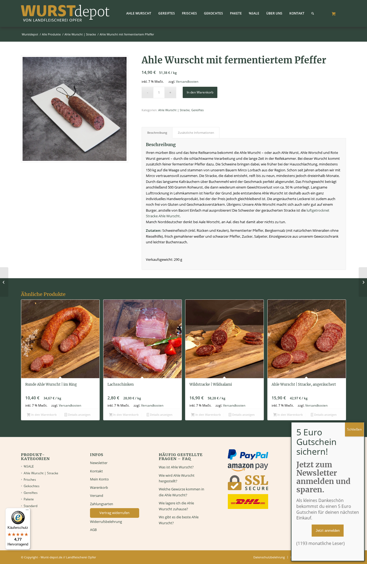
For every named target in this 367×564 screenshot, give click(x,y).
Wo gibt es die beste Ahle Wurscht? (179, 520)
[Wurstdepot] (65, 13)
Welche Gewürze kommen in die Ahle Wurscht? (181, 492)
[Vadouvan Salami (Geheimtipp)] (363, 282)
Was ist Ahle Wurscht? (176, 467)
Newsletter (98, 462)
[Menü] (27, 511)
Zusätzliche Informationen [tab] (196, 133)
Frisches (30, 479)
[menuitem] (139, 13)
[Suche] (312, 13)
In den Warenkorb (200, 92)
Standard (30, 506)
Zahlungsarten (101, 503)
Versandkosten (187, 81)
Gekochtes (31, 486)
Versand (96, 495)
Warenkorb (99, 487)
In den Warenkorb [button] (43, 415)
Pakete (29, 499)
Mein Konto (99, 479)
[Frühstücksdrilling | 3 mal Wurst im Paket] (4, 282)
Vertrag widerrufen (114, 512)
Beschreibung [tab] (157, 133)
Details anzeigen (79, 415)
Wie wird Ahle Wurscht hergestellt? (177, 478)
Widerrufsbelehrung (106, 521)
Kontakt (96, 471)
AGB (93, 529)
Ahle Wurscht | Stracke (174, 110)
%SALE (29, 466)
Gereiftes (197, 110)
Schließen (354, 429)
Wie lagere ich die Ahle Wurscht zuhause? (176, 506)
